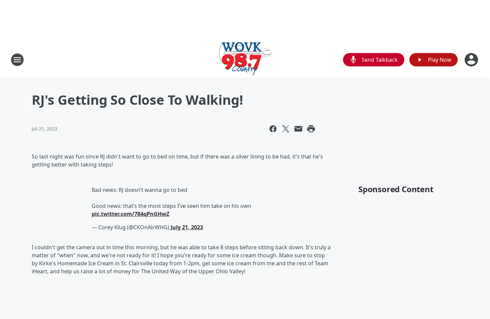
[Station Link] (245, 59)
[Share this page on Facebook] (273, 128)
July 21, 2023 (187, 227)
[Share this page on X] (285, 128)
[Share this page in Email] (298, 128)
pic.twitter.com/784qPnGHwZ (130, 214)
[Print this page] (311, 128)
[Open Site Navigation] (17, 59)
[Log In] (472, 59)
